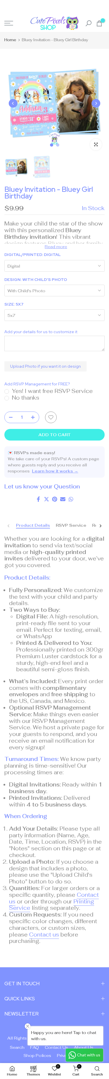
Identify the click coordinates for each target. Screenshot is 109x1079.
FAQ (34, 1047)
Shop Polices (37, 1055)
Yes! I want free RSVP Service (52, 391)
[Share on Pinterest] (54, 499)
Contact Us (56, 1047)
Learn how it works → (55, 471)
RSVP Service (71, 525)
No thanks (25, 397)
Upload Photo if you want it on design (45, 366)
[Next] (96, 103)
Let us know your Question (42, 486)
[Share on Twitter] (46, 499)
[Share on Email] (62, 499)
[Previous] (13, 103)
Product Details (33, 525)
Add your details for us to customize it (40, 332)
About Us (83, 1047)
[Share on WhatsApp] (71, 499)
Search (17, 1047)
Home (10, 39)
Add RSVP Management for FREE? (37, 384)
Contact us (44, 934)
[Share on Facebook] (38, 499)
